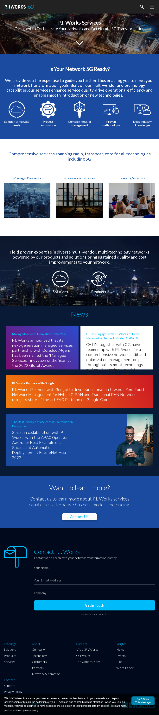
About (36, 644)
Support (9, 685)
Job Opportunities (88, 661)
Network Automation (46, 674)
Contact (9, 679)
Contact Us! (80, 516)
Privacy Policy (13, 691)
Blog (119, 661)
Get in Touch (94, 605)
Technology (39, 655)
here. (107, 614)
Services (9, 661)
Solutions (10, 649)
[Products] (99, 271)
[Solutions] (60, 271)
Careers (81, 644)
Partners (38, 668)
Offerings (10, 644)
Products (10, 655)
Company (38, 649)
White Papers (125, 668)
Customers (39, 661)
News (120, 649)
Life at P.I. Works (87, 649)
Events (121, 655)
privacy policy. (31, 710)
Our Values (83, 655)
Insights (121, 644)
